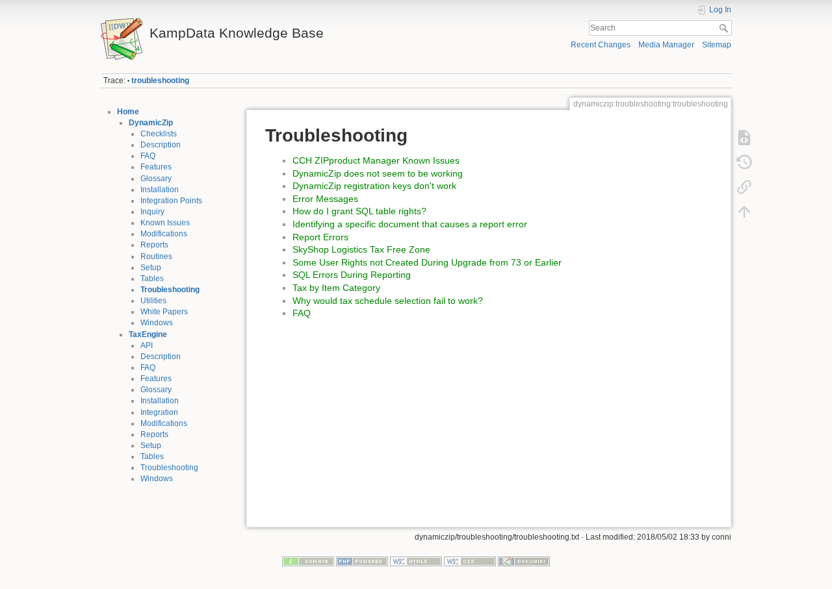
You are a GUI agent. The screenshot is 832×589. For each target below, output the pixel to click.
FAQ (147, 155)
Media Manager (666, 44)
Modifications (163, 233)
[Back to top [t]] (744, 211)
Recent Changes (600, 44)
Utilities (153, 300)
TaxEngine (148, 334)
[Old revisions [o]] (744, 162)
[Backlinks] (744, 187)
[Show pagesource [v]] (744, 137)
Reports (154, 244)
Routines (156, 256)
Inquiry (152, 211)
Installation (159, 189)
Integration (159, 412)
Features (156, 166)
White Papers (164, 311)
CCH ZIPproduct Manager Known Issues (376, 160)
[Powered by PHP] (362, 561)
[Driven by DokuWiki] (524, 561)
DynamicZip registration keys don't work (374, 186)
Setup (150, 267)
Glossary (156, 178)
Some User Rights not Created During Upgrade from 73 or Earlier (427, 262)
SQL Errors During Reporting (351, 274)
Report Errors (320, 237)
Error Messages (325, 199)
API (146, 345)
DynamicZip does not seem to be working (377, 173)
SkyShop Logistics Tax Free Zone (361, 249)
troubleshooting (160, 80)
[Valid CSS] (470, 561)
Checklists (158, 133)
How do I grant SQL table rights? (359, 211)
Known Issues (165, 222)
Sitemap (716, 44)
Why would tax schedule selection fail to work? (387, 300)
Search (725, 27)
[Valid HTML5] (416, 561)
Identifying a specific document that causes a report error (409, 224)
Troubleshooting (170, 289)
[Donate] (308, 561)
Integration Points (171, 200)
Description (160, 144)
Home (128, 111)
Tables (152, 278)
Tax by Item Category (336, 287)
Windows (156, 322)
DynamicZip (151, 122)
